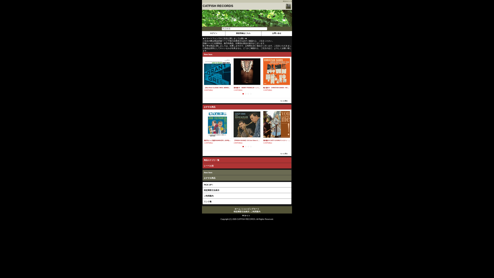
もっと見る (284, 101)
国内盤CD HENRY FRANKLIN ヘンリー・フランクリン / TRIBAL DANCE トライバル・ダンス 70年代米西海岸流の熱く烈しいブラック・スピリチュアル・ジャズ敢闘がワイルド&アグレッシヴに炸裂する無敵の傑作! (247, 87)
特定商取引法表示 (211, 190)
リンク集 (208, 201)
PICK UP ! (208, 185)
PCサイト (286, 1)
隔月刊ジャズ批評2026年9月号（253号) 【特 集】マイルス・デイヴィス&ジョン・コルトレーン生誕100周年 (217, 140)
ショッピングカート (288, 6)
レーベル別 (209, 166)
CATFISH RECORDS (218, 6)
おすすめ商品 (209, 178)
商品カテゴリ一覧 (211, 160)
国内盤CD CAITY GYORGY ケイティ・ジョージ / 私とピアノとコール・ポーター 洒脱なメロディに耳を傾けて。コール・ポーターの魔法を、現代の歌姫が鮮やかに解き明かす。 (276, 140)
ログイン (213, 33)
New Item (208, 172)
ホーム (237, 209)
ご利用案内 (209, 196)
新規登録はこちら (243, 33)
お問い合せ (276, 33)
